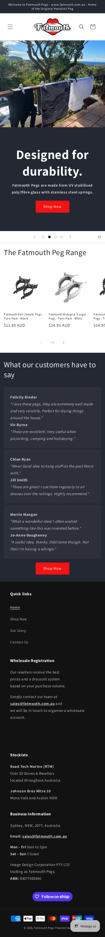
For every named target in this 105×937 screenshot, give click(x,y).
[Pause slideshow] (99, 237)
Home (15, 607)
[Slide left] (41, 342)
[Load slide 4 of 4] (62, 237)
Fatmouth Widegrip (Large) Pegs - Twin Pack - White (67, 316)
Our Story (18, 630)
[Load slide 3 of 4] (55, 237)
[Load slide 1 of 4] (43, 237)
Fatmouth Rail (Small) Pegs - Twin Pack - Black (24, 316)
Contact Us (19, 642)
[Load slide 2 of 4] (49, 237)
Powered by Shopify (68, 928)
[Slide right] (63, 342)
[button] (10, 26)
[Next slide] (70, 237)
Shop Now (52, 206)
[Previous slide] (34, 237)
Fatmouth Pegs (44, 928)
